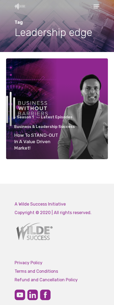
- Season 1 (24, 117)
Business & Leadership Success (44, 127)
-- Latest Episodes (54, 117)
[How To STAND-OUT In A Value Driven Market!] (57, 108)
